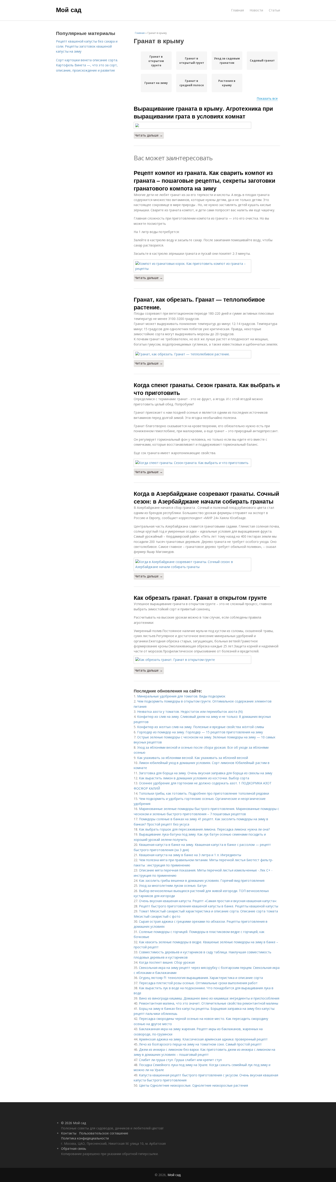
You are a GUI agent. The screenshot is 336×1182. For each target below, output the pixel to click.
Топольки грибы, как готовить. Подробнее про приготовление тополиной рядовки (204, 793)
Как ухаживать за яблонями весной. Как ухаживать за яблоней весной (192, 758)
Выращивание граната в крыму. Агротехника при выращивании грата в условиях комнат (203, 112)
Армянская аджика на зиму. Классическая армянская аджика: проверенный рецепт (203, 1039)
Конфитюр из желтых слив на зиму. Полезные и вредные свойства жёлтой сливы (200, 727)
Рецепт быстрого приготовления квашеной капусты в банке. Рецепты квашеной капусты (208, 906)
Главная (237, 10)
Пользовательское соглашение (103, 1133)
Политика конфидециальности (85, 1138)
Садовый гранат (262, 60)
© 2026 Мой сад (73, 1123)
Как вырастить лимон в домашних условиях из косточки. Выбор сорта (194, 778)
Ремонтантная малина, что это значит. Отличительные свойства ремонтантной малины (208, 1003)
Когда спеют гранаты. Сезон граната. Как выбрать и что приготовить (207, 389)
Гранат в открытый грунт (191, 60)
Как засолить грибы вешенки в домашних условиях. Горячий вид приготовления (201, 880)
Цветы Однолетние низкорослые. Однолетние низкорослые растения (193, 1085)
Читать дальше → (149, 135)
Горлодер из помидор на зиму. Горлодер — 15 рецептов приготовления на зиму (200, 732)
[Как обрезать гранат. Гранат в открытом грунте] (207, 660)
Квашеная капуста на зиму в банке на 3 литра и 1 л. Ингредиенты (190, 855)
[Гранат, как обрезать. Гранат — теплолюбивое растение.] (207, 354)
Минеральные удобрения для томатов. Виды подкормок (181, 696)
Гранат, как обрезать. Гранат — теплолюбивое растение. (199, 303)
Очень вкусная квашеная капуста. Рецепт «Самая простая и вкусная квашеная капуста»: (208, 901)
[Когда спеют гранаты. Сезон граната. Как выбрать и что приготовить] (207, 463)
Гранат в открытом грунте (156, 61)
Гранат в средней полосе (191, 83)
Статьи (274, 10)
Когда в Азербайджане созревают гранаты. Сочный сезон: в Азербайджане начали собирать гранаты (206, 497)
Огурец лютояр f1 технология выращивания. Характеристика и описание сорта (201, 978)
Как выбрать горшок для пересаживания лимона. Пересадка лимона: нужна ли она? (204, 829)
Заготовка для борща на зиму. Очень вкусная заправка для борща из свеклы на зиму (205, 773)
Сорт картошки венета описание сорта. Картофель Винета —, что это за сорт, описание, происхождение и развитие (87, 65)
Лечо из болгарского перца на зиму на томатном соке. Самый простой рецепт (200, 1044)
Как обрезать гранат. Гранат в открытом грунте (200, 597)
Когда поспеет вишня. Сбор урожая (167, 962)
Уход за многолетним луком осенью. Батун (172, 885)
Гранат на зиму (156, 83)
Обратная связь (73, 1148)
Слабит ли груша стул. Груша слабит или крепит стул (180, 1060)
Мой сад (68, 9)
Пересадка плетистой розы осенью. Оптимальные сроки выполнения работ (198, 983)
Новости (256, 10)
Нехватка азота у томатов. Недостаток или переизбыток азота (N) (190, 711)
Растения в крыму (226, 83)
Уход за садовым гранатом (227, 60)
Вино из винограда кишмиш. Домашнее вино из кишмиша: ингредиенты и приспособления (209, 998)
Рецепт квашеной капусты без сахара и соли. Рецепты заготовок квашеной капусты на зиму (86, 46)
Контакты (68, 1133)
